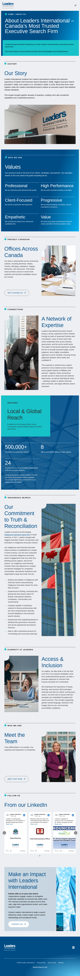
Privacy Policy (41, 962)
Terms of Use (52, 962)
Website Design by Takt (40, 967)
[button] (16, 293)
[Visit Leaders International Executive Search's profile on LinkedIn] (7, 815)
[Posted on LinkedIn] (24, 815)
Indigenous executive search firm (17, 535)
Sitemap (60, 962)
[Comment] (10, 851)
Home (11, 14)
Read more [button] (9, 824)
